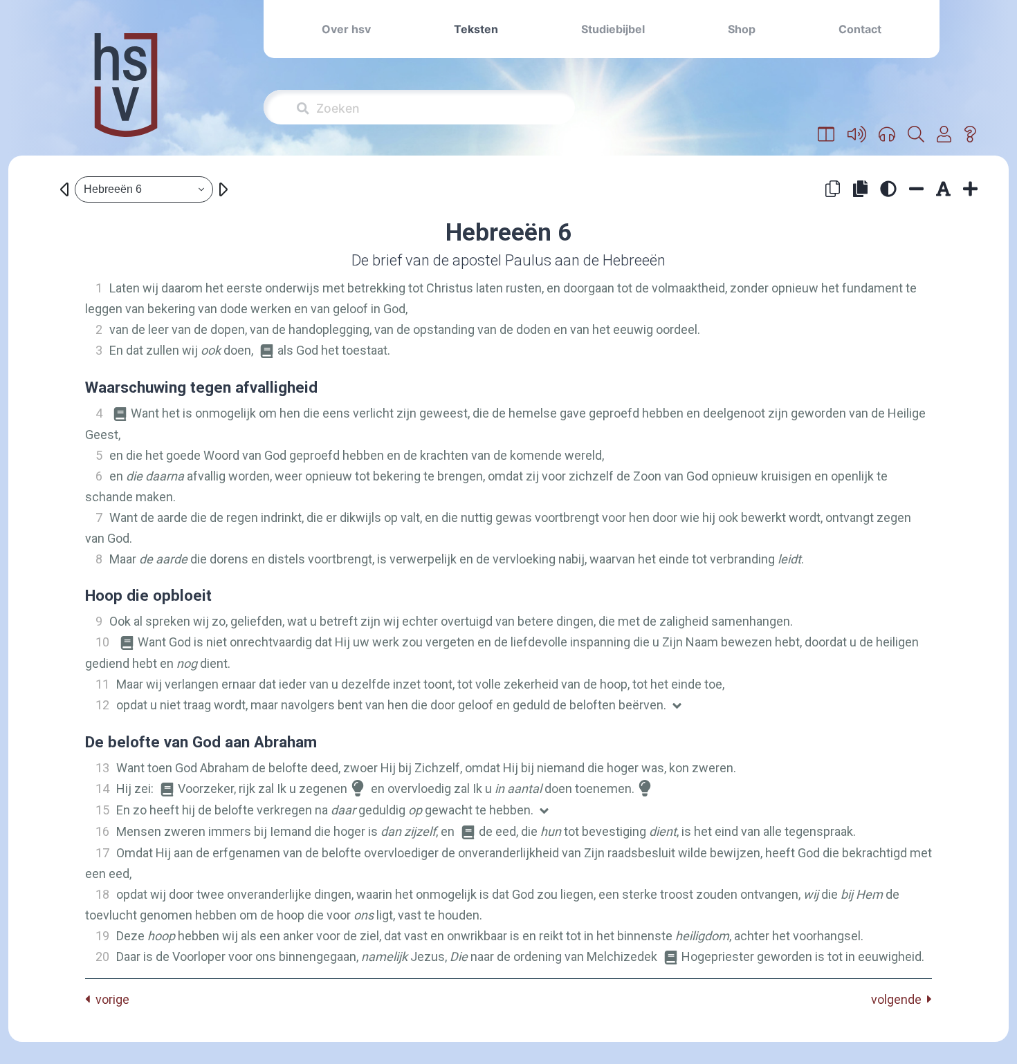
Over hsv (346, 29)
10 (102, 642)
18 (102, 894)
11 (102, 684)
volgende (899, 999)
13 (102, 767)
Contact (860, 29)
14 (102, 788)
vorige (109, 999)
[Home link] (126, 94)
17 (102, 853)
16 (102, 831)
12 (102, 705)
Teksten (476, 29)
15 (102, 810)
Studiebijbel (613, 29)
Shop (741, 29)
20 (102, 956)
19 (102, 935)
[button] (826, 135)
